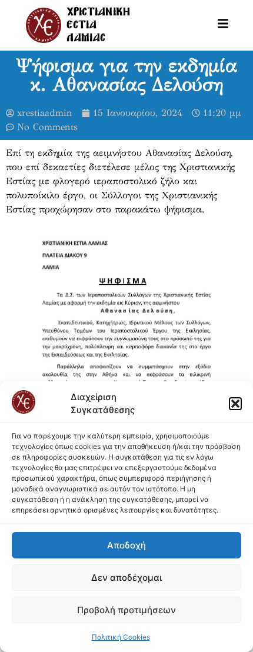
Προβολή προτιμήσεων (126, 610)
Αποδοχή (126, 545)
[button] (235, 404)
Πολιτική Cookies (121, 637)
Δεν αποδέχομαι (126, 577)
